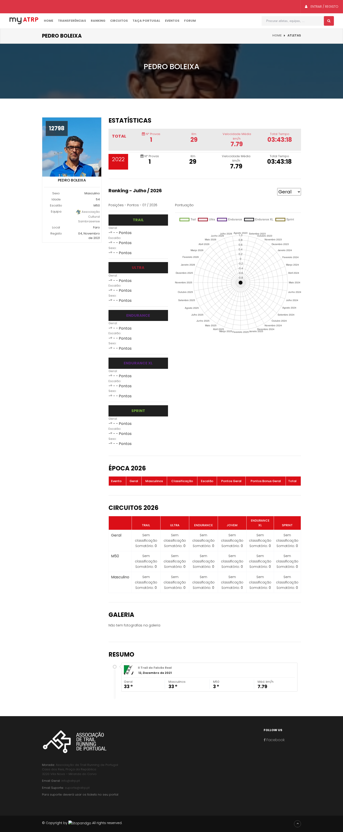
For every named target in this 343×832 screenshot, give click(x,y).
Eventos (172, 20)
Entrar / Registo (324, 6)
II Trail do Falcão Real (155, 668)
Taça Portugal (146, 20)
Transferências (72, 20)
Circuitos (119, 20)
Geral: (113, 228)
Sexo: (112, 248)
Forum (190, 20)
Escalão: (114, 238)
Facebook (275, 740)
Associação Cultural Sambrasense (89, 217)
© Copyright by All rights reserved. (82, 823)
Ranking (98, 20)
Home (48, 20)
